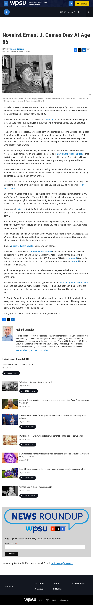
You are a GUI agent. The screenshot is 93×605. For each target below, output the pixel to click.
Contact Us (39, 589)
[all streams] (89, 12)
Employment (39, 583)
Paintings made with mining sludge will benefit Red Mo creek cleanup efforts (52, 436)
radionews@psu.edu (62, 563)
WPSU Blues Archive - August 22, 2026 (35, 487)
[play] (7, 12)
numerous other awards (40, 251)
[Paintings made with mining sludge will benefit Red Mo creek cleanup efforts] (10, 440)
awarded (73, 258)
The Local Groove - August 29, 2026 (17, 364)
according (48, 119)
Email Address (11, 543)
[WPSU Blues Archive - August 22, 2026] (10, 491)
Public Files (57, 589)
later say (22, 209)
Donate (83, 3)
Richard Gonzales (17, 49)
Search (56, 583)
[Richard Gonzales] (7, 333)
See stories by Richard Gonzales (32, 350)
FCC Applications (78, 583)
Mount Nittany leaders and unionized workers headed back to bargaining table (52, 469)
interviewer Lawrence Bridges (70, 154)
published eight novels (22, 246)
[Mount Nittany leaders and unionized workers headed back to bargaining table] (10, 473)
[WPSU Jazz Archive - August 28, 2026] (10, 386)
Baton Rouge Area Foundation (73, 282)
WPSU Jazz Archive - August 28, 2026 (35, 382)
